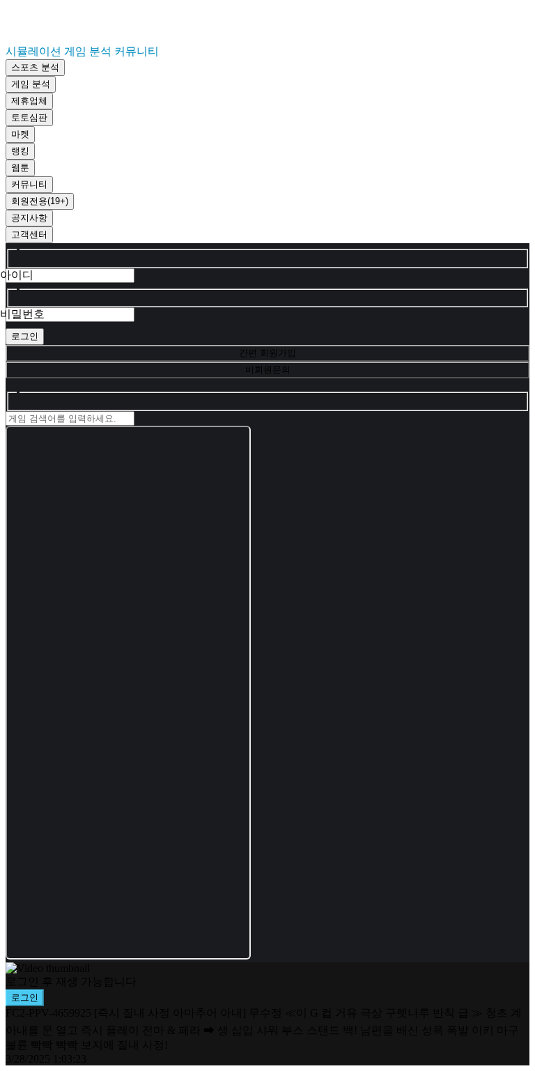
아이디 (16, 275)
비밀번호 (22, 314)
